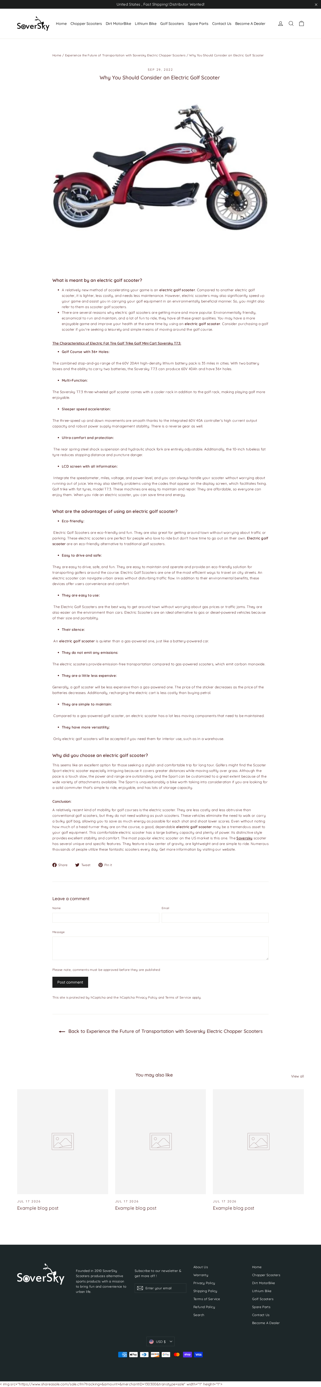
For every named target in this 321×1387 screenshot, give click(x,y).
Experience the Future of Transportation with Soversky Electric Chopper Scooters (125, 55)
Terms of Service (178, 997)
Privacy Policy (146, 997)
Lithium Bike (146, 23)
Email (165, 908)
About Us (200, 1267)
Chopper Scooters (86, 23)
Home (61, 23)
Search (198, 1315)
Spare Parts (198, 23)
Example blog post (38, 1208)
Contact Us (221, 23)
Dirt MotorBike (118, 23)
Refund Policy (204, 1307)
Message (58, 932)
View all (297, 1076)
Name (56, 908)
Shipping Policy (205, 1291)
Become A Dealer (250, 23)
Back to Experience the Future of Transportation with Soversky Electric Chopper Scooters (164, 1031)
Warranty (200, 1275)
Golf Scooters (172, 23)
